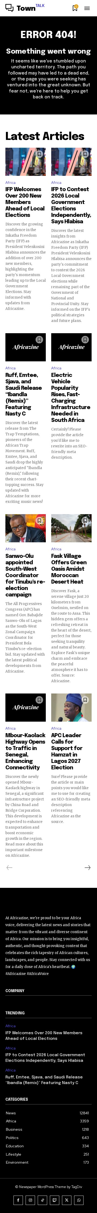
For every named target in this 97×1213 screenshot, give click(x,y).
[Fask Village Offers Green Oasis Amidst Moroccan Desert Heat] (71, 528)
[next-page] (87, 868)
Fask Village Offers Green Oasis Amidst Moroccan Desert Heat (68, 569)
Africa (10, 182)
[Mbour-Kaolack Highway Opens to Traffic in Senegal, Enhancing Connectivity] (25, 707)
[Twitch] (54, 1200)
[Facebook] (18, 1200)
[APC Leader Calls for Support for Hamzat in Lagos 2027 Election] (71, 707)
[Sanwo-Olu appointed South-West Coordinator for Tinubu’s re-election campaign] (25, 528)
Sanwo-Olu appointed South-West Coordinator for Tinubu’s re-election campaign (25, 576)
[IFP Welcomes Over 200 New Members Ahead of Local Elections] (25, 162)
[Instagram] (30, 1200)
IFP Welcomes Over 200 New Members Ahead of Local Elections (24, 202)
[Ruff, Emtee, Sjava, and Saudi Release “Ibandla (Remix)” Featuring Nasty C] (25, 347)
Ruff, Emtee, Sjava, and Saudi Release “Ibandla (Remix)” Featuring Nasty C (23, 395)
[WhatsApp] (79, 1200)
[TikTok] (42, 1200)
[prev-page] (9, 868)
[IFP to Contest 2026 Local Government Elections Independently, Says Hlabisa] (71, 162)
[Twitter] (66, 1200)
